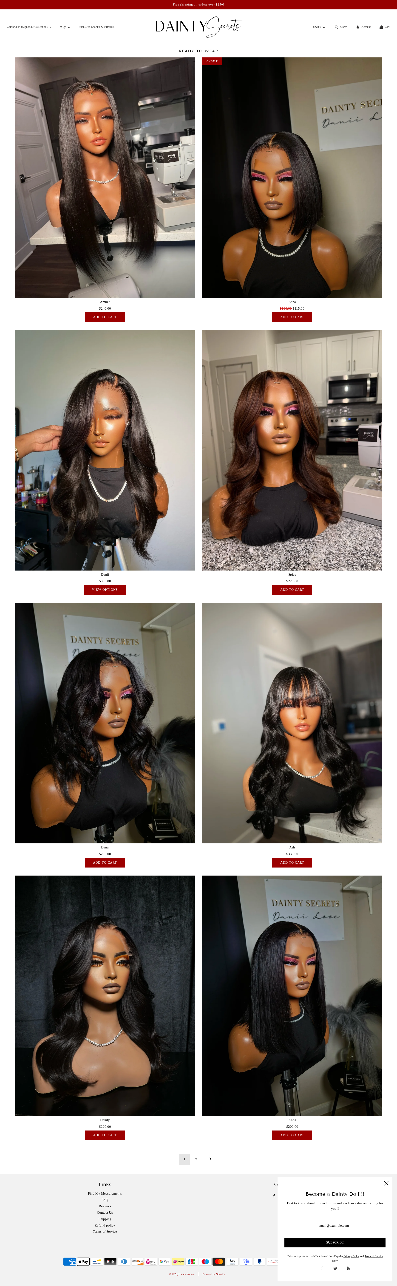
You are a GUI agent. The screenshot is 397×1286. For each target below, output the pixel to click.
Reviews (105, 1206)
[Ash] (292, 723)
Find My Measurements (105, 1193)
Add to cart (105, 317)
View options (105, 589)
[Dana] (105, 723)
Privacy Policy (351, 1256)
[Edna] (292, 177)
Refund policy (105, 1225)
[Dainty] (105, 996)
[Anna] (292, 996)
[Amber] (105, 177)
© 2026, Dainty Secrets (181, 1274)
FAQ (105, 1200)
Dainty (105, 1120)
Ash (292, 847)
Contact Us (105, 1212)
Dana (105, 847)
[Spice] (292, 450)
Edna (292, 302)
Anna (292, 1120)
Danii (105, 574)
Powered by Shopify (213, 1274)
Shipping (105, 1219)
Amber (105, 302)
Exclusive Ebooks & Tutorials (96, 26)
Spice (292, 574)
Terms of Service (105, 1231)
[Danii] (105, 450)
